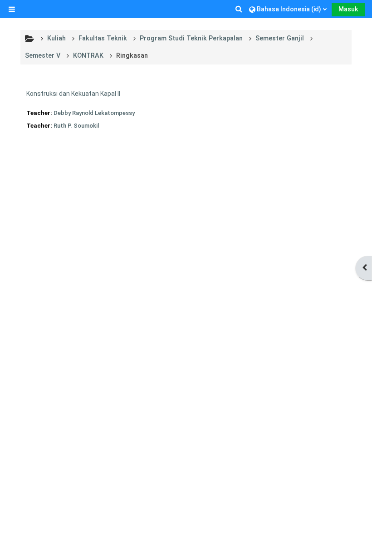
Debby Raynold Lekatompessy (94, 112)
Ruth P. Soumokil (76, 125)
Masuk (348, 9)
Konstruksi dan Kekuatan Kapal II (73, 93)
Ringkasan (132, 56)
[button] (239, 9)
